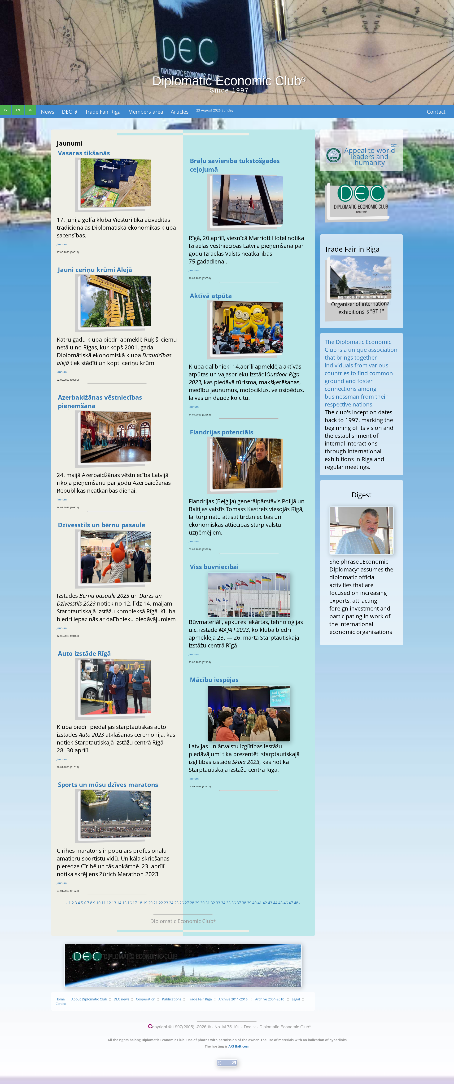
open (394, 144)
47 (291, 903)
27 (187, 903)
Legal (296, 999)
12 (109, 903)
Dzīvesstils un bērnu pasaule (101, 525)
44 (275, 903)
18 (140, 903)
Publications (171, 999)
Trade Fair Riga (103, 111)
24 (171, 903)
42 (265, 903)
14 (119, 903)
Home (60, 999)
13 (114, 903)
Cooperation (145, 999)
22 (161, 903)
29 (197, 903)
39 (249, 903)
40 (254, 903)
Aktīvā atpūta (211, 295)
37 (239, 903)
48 (296, 903)
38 (244, 903)
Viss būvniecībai (214, 566)
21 (155, 903)
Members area (145, 111)
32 (213, 903)
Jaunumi (62, 244)
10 (98, 903)
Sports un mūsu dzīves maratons (108, 784)
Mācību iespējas (214, 679)
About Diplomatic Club (89, 999)
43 (270, 903)
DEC (70, 111)
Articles (180, 111)
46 (286, 903)
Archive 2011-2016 (233, 999)
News (47, 111)
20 (150, 903)
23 (166, 903)
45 (280, 903)
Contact (436, 111)
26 (181, 903)
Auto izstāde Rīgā (84, 653)
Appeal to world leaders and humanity (369, 156)
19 (145, 903)
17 (135, 903)
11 (103, 903)
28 (192, 903)
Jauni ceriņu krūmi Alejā (95, 269)
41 (260, 903)
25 (176, 903)
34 (223, 903)
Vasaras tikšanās (84, 153)
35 (228, 903)
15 (124, 903)
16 (129, 903)
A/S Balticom (238, 1046)
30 (202, 903)
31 (207, 903)
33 (218, 903)
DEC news (121, 999)
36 (233, 903)
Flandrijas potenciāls (221, 432)
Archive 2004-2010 (270, 999)
